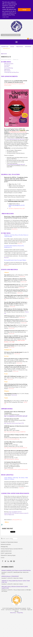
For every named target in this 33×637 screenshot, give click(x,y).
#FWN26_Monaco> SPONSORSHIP (10, 576)
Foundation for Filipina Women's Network (9, 542)
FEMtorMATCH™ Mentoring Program (8, 555)
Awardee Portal (4, 46)
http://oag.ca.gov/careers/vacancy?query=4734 (14, 423)
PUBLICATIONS (19, 46)
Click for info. (14, 395)
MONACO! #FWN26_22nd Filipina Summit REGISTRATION (16, 570)
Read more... (6, 257)
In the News (6, 66)
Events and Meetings (8, 68)
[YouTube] (11, 561)
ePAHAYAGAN (28, 46)
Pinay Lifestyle (7, 70)
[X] (5, 561)
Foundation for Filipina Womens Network (10, 35)
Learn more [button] (5, 17)
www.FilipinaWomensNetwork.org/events (15, 139)
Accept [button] (24, 9)
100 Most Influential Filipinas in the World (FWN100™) (12, 549)
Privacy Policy (20, 612)
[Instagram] (14, 561)
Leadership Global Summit (6, 551)
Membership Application (6, 544)
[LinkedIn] (8, 561)
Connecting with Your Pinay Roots (11, 72)
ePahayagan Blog (4, 546)
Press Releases (7, 65)
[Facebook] (3, 561)
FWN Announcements (8, 63)
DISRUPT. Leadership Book (6, 553)
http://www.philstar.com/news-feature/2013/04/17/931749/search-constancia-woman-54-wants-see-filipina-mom (16, 513)
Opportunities (7, 69)
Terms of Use (13, 612)
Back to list (4, 53)
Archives (12, 46)
